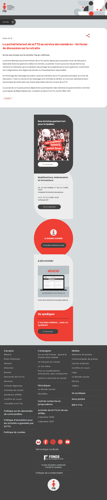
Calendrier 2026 (46, 417)
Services (8, 381)
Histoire (8, 363)
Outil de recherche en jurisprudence (49, 403)
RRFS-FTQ (77, 404)
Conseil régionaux (13, 385)
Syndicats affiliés (13, 394)
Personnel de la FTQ (14, 377)
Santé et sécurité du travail (52, 378)
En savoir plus (48, 164)
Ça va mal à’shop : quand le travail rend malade (52, 356)
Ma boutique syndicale (47, 449)
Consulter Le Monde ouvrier (53, 245)
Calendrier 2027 (46, 421)
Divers (8, 98)
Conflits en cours (13, 399)
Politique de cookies (14, 432)
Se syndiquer (79, 393)
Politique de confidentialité (49, 472)
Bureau (7, 372)
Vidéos (75, 385)
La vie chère (44, 366)
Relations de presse (82, 354)
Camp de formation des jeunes (50, 192)
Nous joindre (78, 399)
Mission (7, 354)
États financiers (12, 359)
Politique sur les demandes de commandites (18, 412)
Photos (75, 381)
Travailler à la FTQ (13, 403)
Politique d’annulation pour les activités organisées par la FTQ (19, 423)
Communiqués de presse (85, 359)
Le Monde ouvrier (47, 389)
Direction (8, 368)
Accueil (6, 22)
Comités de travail (13, 390)
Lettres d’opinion (80, 363)
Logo (74, 372)
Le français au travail (49, 362)
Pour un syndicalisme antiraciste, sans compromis (52, 372)
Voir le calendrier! (49, 207)
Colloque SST (43, 200)
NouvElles (42, 393)
